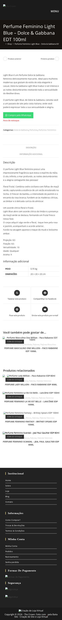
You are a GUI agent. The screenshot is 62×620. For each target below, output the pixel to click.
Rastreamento (12, 556)
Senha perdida (12, 562)
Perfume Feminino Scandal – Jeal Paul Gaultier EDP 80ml (31, 443)
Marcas (9, 344)
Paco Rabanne (17, 344)
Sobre (8, 485)
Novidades (28, 344)
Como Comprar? (13, 520)
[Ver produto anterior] (5, 59)
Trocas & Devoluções (15, 525)
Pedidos (9, 551)
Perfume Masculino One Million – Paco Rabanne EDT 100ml (31, 350)
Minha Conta (11, 546)
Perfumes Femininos (47, 130)
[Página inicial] (4, 44)
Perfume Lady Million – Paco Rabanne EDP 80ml (31, 384)
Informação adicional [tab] (31, 154)
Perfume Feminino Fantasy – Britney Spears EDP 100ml (31, 423)
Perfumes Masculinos (48, 344)
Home (8, 480)
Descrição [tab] (31, 147)
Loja (7, 491)
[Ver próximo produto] (57, 59)
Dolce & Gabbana (21, 130)
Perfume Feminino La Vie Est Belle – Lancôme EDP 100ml (31, 403)
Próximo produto (47, 59)
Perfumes (33, 130)
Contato (9, 502)
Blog (7, 496)
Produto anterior (14, 59)
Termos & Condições (15, 530)
